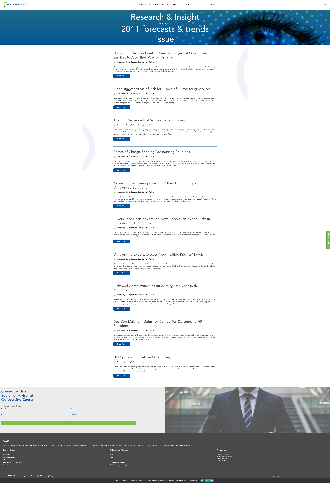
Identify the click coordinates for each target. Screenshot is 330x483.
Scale (111, 460)
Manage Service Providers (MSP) (13, 462)
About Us (142, 4)
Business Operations (9, 457)
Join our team (209, 4)
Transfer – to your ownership (118, 465)
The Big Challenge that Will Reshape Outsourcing (152, 120)
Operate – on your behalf (117, 462)
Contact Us (196, 4)
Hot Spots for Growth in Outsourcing (142, 357)
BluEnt (41, 476)
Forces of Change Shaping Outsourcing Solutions (151, 152)
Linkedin (278, 476)
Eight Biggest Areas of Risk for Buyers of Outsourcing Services (161, 89)
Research (185, 4)
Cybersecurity (172, 4)
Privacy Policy (49, 476)
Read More (121, 76)
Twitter (273, 476)
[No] (328, 480)
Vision (111, 454)
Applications (6, 454)
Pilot (111, 457)
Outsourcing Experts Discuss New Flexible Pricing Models (158, 254)
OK (202, 480)
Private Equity (7, 465)
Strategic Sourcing (156, 4)
